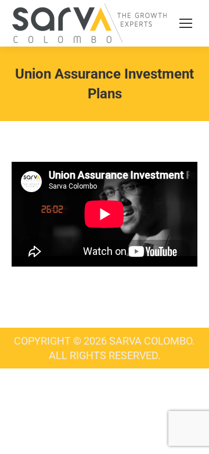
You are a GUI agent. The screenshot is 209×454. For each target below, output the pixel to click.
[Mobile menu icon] (185, 23)
